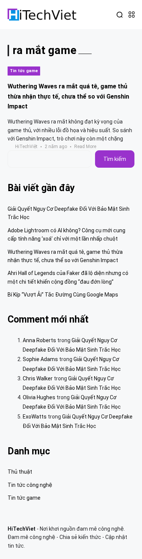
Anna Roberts (39, 340)
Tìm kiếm (114, 159)
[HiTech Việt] (43, 14)
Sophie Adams (40, 359)
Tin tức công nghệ (30, 485)
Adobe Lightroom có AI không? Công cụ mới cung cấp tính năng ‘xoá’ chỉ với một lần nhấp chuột (66, 234)
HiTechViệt (26, 146)
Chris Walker (38, 378)
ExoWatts (35, 417)
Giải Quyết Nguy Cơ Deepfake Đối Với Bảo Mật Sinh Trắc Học (69, 213)
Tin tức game (24, 70)
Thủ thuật (20, 472)
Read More (85, 146)
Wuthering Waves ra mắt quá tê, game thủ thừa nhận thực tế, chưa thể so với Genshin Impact (68, 96)
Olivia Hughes (39, 397)
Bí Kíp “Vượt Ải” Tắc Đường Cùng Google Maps (63, 295)
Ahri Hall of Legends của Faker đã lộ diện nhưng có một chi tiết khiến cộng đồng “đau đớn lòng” (68, 277)
